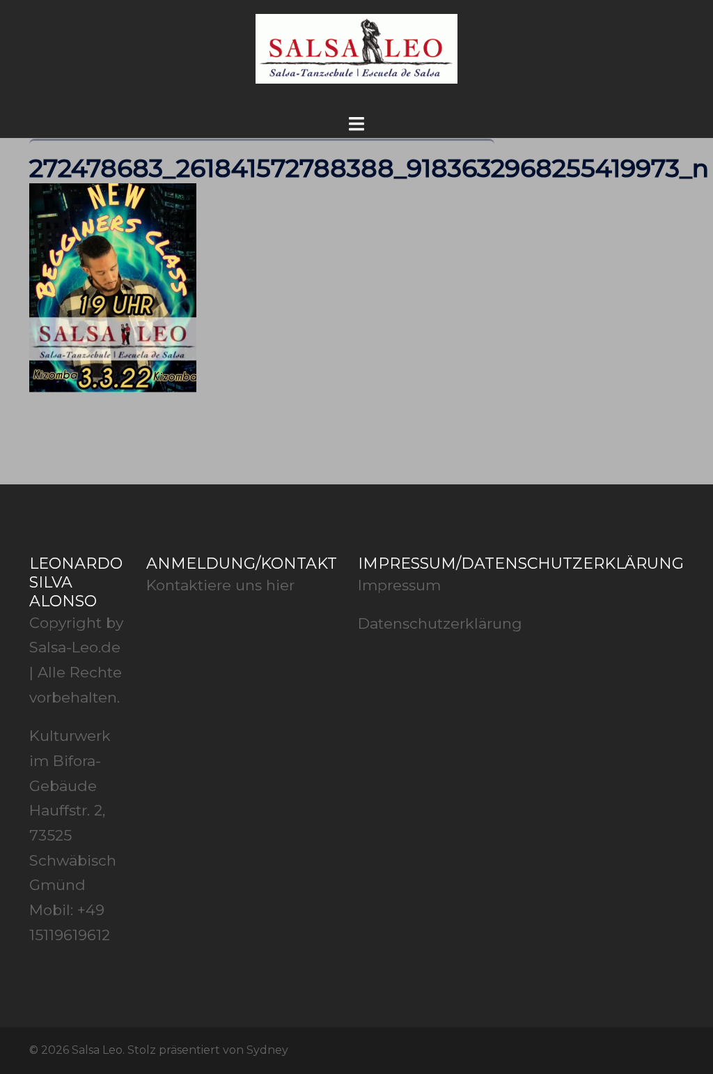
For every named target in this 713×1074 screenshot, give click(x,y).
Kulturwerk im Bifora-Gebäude (70, 760)
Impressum (399, 585)
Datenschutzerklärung (440, 623)
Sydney (267, 1050)
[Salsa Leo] (356, 52)
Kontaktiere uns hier (220, 585)
